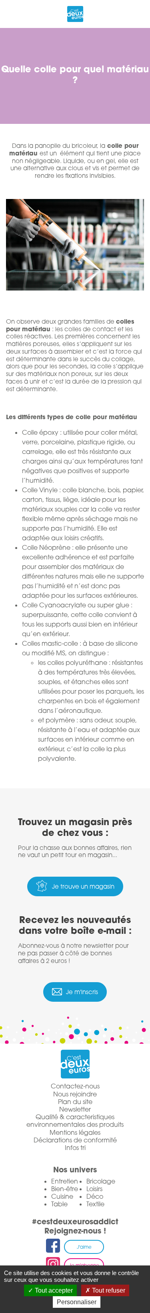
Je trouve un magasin (83, 886)
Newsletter (75, 1109)
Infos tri (75, 1148)
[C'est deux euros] (75, 13)
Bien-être (64, 1189)
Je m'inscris (82, 991)
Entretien (64, 1181)
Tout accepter (53, 1290)
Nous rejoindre (75, 1094)
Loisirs (94, 1189)
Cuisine (62, 1196)
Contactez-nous (75, 1086)
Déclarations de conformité (75, 1140)
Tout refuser (107, 1290)
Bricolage (100, 1181)
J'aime (84, 1247)
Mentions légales (75, 1132)
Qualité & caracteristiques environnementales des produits (75, 1120)
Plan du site (75, 1102)
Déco (94, 1196)
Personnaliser (76, 1302)
